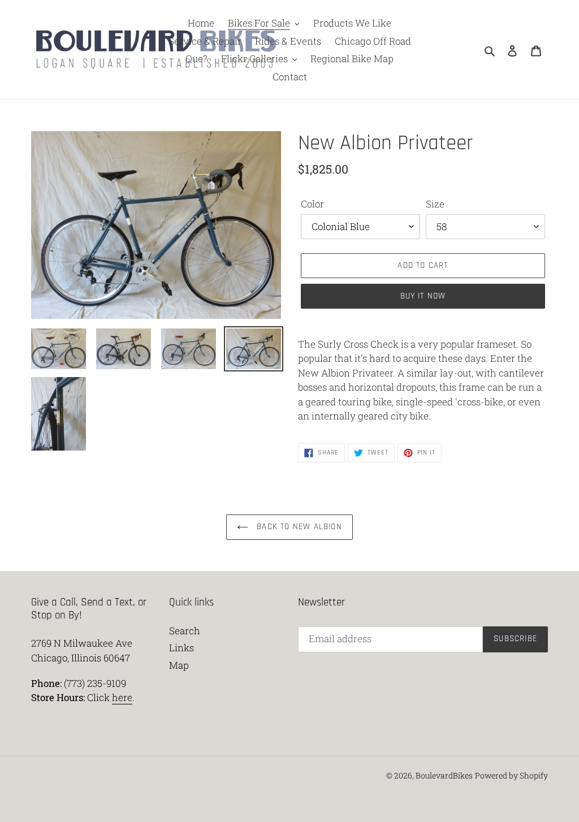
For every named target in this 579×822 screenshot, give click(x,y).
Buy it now (423, 296)
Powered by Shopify (511, 775)
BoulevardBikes (444, 775)
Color (312, 203)
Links (181, 647)
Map (179, 665)
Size (435, 203)
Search (184, 630)
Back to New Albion (298, 526)
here (122, 697)
